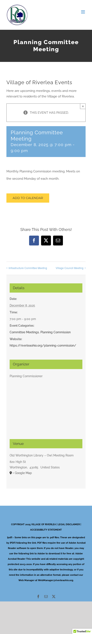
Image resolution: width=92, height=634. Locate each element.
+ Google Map (22, 473)
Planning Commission (55, 332)
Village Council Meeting (69, 268)
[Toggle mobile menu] (83, 12)
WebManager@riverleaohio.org (55, 580)
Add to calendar (28, 198)
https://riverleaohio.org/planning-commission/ (43, 345)
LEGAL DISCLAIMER (69, 524)
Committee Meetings (24, 332)
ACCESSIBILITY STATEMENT (46, 529)
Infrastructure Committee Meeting (28, 268)
